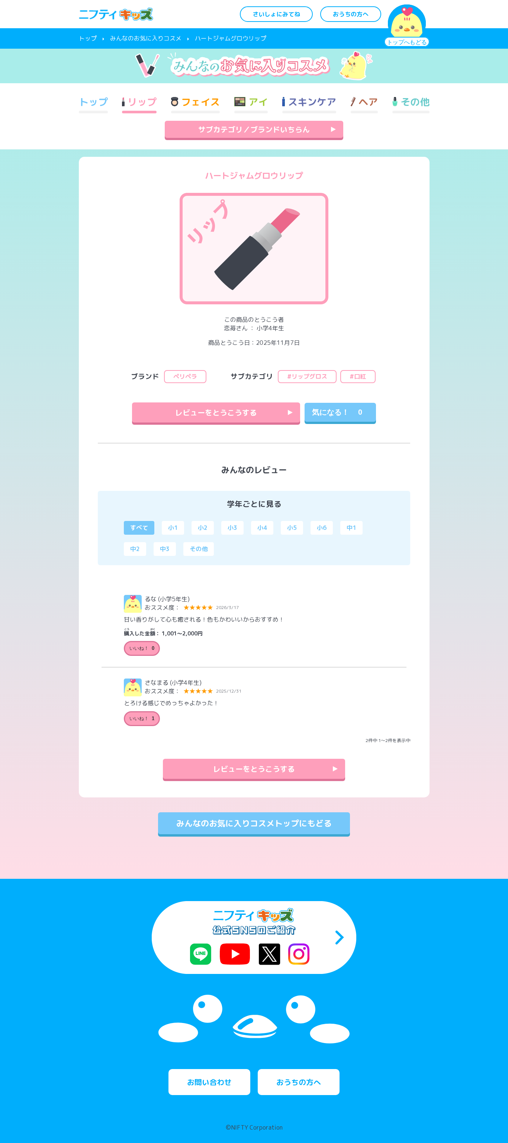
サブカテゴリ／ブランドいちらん (254, 129)
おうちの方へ (351, 14)
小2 (203, 528)
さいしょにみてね (276, 14)
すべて (139, 528)
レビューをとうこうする (216, 412)
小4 (262, 528)
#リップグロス (307, 376)
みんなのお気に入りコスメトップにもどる (254, 823)
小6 (322, 528)
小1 (173, 528)
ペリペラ (185, 376)
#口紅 (358, 376)
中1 (351, 528)
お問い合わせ (209, 1082)
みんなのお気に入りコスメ (145, 38)
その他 (199, 549)
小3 (232, 528)
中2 (135, 549)
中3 (165, 549)
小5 (292, 528)
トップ (88, 38)
